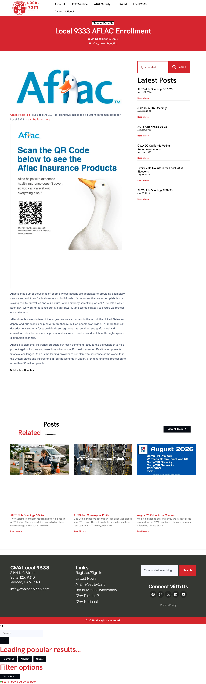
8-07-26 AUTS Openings (152, 108)
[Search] (21, 630)
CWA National (86, 601)
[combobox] (152, 67)
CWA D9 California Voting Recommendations (153, 147)
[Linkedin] (175, 594)
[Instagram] (160, 594)
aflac (95, 43)
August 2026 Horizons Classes (155, 515)
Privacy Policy (168, 605)
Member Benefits (103, 23)
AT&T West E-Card (90, 584)
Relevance (8, 658)
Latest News (85, 578)
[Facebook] (153, 594)
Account (60, 4)
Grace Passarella (20, 114)
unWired (122, 4)
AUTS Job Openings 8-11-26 (154, 89)
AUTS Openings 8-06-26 (152, 127)
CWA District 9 (87, 595)
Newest (25, 658)
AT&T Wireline (79, 4)
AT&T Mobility (102, 4)
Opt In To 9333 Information (96, 590)
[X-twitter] (168, 594)
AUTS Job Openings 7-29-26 (154, 190)
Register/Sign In (88, 572)
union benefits (108, 43)
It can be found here (38, 119)
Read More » (143, 98)
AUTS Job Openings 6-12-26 (91, 515)
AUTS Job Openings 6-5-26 (27, 515)
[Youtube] (183, 594)
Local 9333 (140, 4)
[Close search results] (4, 640)
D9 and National (64, 11)
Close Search (10, 676)
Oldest (39, 658)
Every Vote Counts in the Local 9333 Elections (160, 169)
